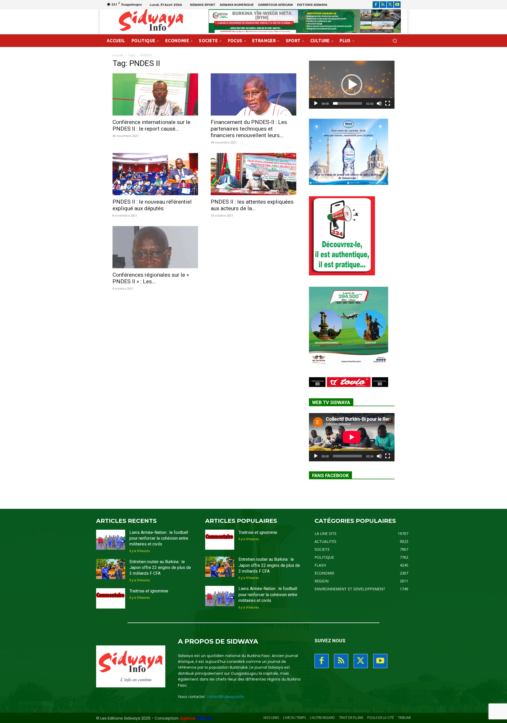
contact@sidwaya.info (225, 696)
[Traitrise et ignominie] (110, 598)
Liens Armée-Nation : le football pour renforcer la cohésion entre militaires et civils (158, 538)
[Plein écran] (387, 103)
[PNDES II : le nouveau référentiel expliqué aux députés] (155, 174)
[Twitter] (390, 4)
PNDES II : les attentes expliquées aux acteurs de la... (252, 205)
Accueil (117, 55)
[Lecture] (315, 103)
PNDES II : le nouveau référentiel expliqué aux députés (152, 205)
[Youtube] (397, 4)
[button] (394, 41)
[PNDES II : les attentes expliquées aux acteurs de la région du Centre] (253, 174)
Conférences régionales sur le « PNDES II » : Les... (150, 278)
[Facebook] (375, 4)
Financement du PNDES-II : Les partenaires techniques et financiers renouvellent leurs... (249, 128)
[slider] (347, 103)
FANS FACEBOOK (330, 475)
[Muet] (379, 103)
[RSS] (383, 4)
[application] (352, 85)
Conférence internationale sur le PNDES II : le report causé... (151, 125)
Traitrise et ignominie (148, 590)
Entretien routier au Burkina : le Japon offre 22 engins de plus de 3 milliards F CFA (160, 567)
